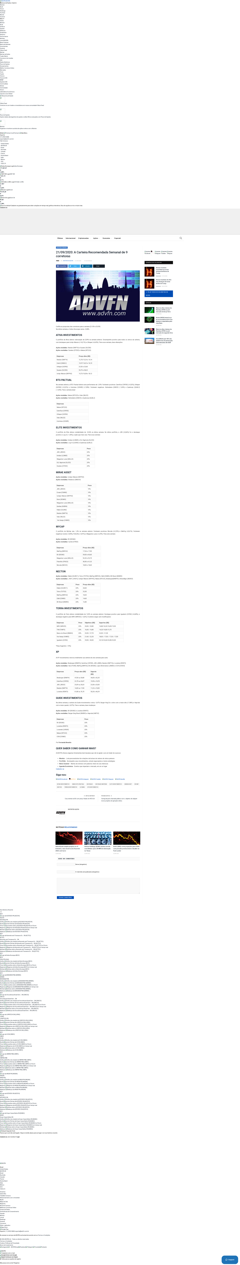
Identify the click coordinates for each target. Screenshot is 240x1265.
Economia (106, 238)
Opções (2, 28)
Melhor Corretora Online (7, 68)
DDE (1, 60)
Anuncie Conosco (5, 1205)
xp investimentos (92, 787)
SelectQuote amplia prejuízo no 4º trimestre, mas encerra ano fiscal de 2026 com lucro (68, 849)
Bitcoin (11, 190)
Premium (16, 133)
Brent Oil (12, 197)
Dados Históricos (5, 62)
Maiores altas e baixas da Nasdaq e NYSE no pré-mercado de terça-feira (164, 309)
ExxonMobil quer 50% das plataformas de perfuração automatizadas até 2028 (164, 340)
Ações (95, 238)
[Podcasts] (43, 1247)
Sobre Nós (3, 1193)
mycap (137, 784)
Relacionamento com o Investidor (10, 1197)
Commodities (4, 84)
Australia (3, 149)
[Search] (181, 238)
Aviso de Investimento (6, 1245)
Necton (59, 787)
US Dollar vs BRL (19, 182)
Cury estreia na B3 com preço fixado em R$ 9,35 (80, 798)
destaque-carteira (101, 784)
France (3, 153)
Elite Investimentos (116, 784)
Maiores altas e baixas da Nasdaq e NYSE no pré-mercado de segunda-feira (164, 331)
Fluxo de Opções (5, 64)
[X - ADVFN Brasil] (13, 1247)
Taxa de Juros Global (6, 93)
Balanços (2, 30)
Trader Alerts (4, 56)
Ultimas (82, 787)
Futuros (2, 76)
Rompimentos (4, 66)
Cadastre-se (3, 207)
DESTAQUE (90, 784)
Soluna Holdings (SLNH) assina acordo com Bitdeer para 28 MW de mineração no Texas (97, 849)
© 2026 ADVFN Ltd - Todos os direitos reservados (14, 1239)
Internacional (70, 238)
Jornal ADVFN (4, 40)
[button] (8, 1255)
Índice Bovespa (18, 166)
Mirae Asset (128, 784)
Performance (4, 36)
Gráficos (2, 26)
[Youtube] (36, 1247)
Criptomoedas (83, 238)
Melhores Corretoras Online (8, 1207)
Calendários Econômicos (7, 91)
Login (18, 1137)
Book (1, 7)
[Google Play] (4, 1229)
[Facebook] (22, 1247)
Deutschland (4, 155)
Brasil (2, 147)
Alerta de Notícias (5, 44)
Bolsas (2, 86)
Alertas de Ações (5, 54)
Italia (2, 157)
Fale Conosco (4, 141)
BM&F (1, 80)
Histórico (2, 34)
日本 (2, 161)
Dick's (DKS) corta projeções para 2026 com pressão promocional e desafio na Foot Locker (126, 849)
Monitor (2, 5)
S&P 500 (12, 174)
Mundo (2, 15)
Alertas (2, 52)
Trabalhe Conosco (5, 1195)
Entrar (2, 133)
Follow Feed (3, 50)
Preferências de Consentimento (9, 1211)
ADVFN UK (4, 145)
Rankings (2, 11)
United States (5, 143)
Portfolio (2, 13)
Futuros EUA (3, 78)
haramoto (158, 276)
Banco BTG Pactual (78, 784)
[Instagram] (4, 1247)
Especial (117, 238)
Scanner (2, 16)
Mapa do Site (4, 1201)
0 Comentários (88, 260)
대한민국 (3, 163)
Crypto (2, 74)
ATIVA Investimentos (63, 784)
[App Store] (4, 1227)
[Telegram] (29, 1247)
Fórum (2, 9)
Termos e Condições (44, 1235)
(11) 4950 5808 (4, 137)
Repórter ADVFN (68, 260)
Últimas (60, 238)
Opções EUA (3, 82)
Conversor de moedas (6, 58)
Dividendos (3, 32)
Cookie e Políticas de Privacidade (9, 1243)
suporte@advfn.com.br (7, 139)
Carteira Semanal (62, 247)
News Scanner (4, 42)
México (3, 159)
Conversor (3, 1223)
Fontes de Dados (5, 1209)
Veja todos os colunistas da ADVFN (157, 293)
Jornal (2, 1217)
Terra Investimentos (70, 787)
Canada (3, 151)
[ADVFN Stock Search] (0, 3)
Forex (1, 72)
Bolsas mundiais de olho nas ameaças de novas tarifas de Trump (163, 281)
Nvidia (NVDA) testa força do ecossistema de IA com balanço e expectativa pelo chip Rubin (164, 320)
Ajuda (1, 1199)
